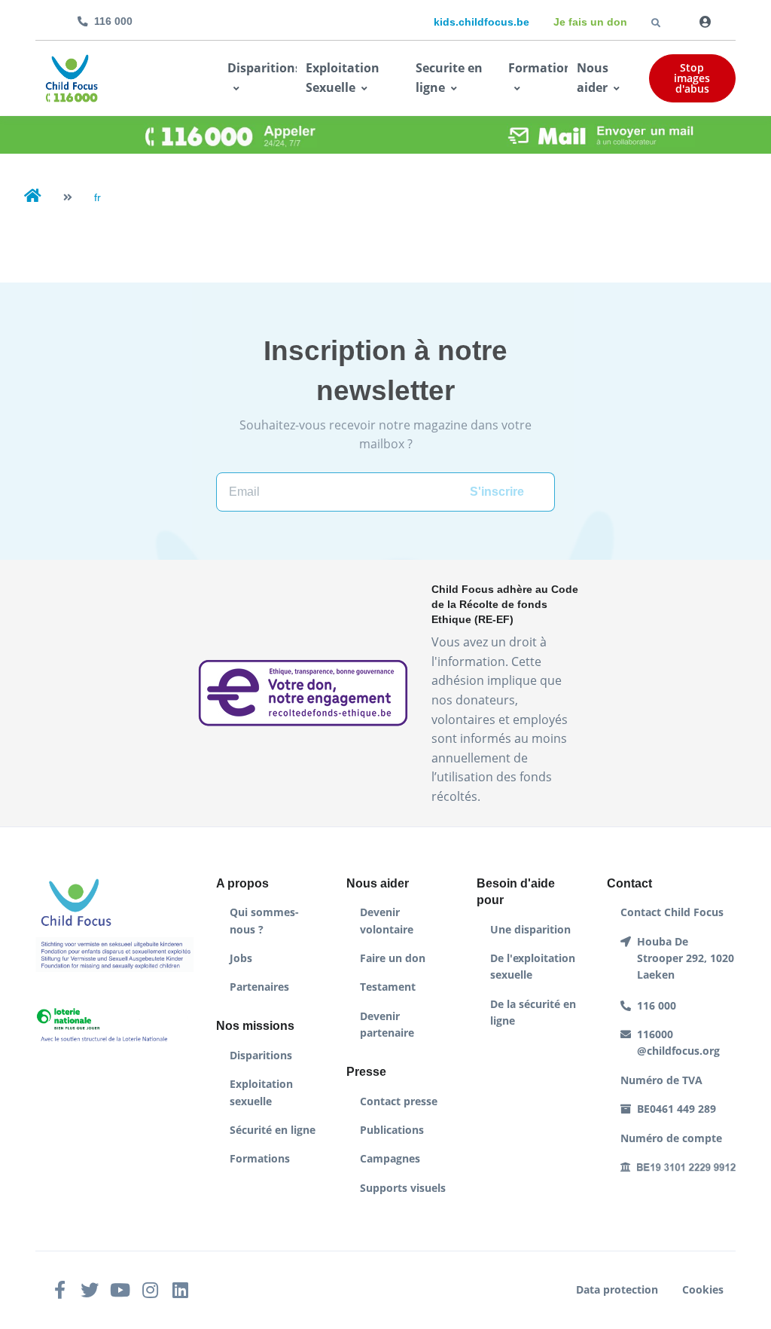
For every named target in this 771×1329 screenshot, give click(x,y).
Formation (538, 68)
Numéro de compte (671, 1138)
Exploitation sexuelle (261, 1092)
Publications (392, 1130)
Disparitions (262, 68)
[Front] (71, 78)
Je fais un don (590, 22)
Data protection (617, 1289)
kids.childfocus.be (481, 22)
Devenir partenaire (387, 1024)
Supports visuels (403, 1188)
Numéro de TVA (661, 1080)
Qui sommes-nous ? (264, 920)
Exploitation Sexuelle (342, 78)
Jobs (241, 958)
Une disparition (530, 929)
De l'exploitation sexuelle (532, 966)
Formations (260, 1158)
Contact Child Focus (672, 912)
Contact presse (398, 1101)
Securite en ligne (449, 78)
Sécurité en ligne (272, 1130)
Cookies (703, 1289)
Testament (388, 986)
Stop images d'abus (692, 78)
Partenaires (259, 986)
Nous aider (592, 78)
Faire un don (392, 958)
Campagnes (390, 1158)
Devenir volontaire (386, 920)
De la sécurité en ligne (533, 1012)
